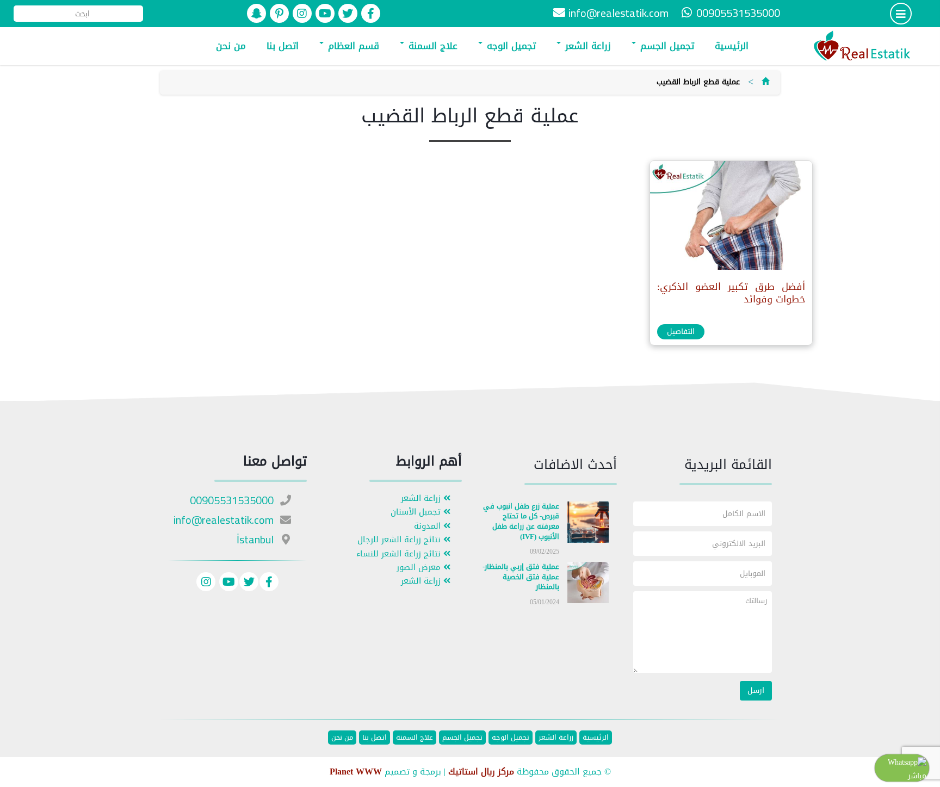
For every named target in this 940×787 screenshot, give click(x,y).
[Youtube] (227, 583)
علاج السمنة (431, 45)
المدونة (428, 526)
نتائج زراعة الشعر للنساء (399, 554)
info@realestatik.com (618, 13)
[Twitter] (249, 583)
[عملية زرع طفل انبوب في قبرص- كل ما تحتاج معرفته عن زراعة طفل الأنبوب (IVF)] (588, 524)
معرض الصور (420, 567)
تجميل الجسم (665, 45)
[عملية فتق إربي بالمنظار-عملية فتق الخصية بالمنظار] (588, 585)
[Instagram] (206, 583)
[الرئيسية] (765, 82)
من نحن (231, 45)
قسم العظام (352, 45)
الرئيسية (732, 45)
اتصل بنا (283, 45)
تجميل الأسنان (417, 512)
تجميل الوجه (510, 45)
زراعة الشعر (586, 45)
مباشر (917, 776)
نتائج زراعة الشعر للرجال (400, 540)
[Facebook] (269, 583)
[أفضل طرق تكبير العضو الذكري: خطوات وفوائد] (730, 217)
